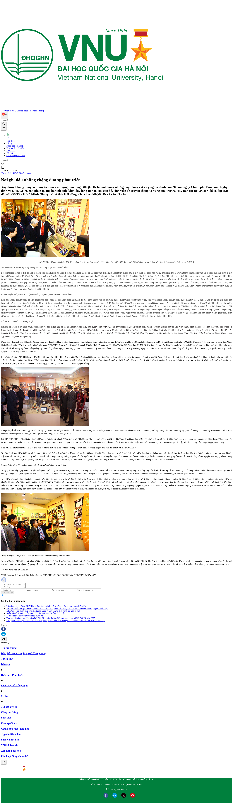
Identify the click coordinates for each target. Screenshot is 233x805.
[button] (116, 629)
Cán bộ (9, 153)
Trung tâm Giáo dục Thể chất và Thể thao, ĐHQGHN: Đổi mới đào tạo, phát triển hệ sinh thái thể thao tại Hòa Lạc (55, 620)
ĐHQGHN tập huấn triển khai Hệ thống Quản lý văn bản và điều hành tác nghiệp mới (43, 611)
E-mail (25, 111)
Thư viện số (6, 111)
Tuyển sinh (7, 658)
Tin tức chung (25, 173)
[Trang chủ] (82, 108)
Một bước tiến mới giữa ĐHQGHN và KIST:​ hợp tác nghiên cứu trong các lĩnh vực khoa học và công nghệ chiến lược (57, 608)
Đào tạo (9, 143)
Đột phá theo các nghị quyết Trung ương (23, 653)
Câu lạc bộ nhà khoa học (15, 728)
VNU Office (16, 111)
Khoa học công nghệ (15, 146)
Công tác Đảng (9, 712)
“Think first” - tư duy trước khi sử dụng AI (24, 616)
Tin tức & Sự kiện (9, 173)
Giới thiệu (10, 141)
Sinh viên (10, 151)
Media (4, 696)
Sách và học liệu (10, 739)
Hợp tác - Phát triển (12, 675)
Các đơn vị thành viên (15, 155)
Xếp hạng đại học (11, 750)
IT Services (32, 111)
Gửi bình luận (7, 593)
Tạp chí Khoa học (11, 734)
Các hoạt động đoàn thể (14, 756)
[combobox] (4, 115)
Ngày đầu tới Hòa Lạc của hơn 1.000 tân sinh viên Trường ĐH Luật (35, 613)
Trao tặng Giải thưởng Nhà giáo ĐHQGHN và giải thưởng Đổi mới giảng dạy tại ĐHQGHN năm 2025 (50, 618)
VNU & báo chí (9, 745)
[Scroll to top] (3, 762)
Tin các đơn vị (9, 706)
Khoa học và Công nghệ (14, 685)
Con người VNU (10, 723)
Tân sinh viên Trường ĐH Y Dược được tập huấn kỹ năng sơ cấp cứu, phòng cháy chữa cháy (46, 606)
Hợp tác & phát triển (15, 148)
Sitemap (40, 111)
